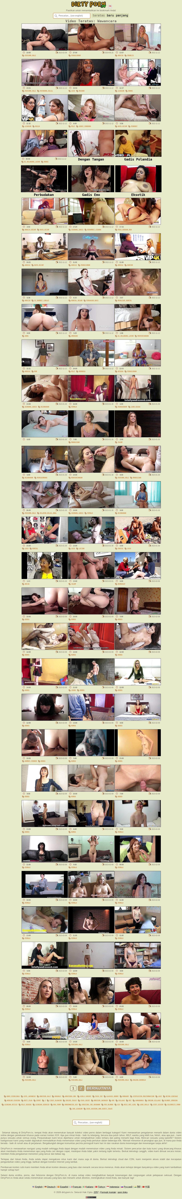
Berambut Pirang (94, 229)
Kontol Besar (76, 300)
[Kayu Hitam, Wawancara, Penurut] (138, 120)
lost (160, 1096)
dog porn (57, 1104)
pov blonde (108, 1104)
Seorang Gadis (77, 229)
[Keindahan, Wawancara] (138, 507)
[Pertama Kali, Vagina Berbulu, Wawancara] (138, 1074)
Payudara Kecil (46, 91)
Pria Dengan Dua (125, 229)
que (113, 1100)
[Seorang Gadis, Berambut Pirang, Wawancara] (91, 224)
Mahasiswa (75, 442)
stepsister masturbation (143, 1096)
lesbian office (10, 1104)
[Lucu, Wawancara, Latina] (91, 543)
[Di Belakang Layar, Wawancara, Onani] (44, 156)
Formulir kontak (108, 1192)
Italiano (89, 1187)
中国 (147, 1187)
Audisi (27, 265)
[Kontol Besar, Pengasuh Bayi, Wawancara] (91, 295)
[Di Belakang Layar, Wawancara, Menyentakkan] (138, 330)
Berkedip (121, 584)
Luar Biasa (135, 407)
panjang (122, 15)
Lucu (73, 91)
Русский (128, 1187)
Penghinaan (122, 407)
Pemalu (74, 407)
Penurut (134, 126)
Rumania (82, 371)
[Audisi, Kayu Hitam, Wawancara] (45, 259)
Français (77, 1187)
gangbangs (139, 1100)
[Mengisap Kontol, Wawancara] (138, 295)
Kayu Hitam (122, 126)
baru (110, 15)
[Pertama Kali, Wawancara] (45, 49)
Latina (81, 548)
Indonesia (114, 1187)
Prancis (130, 55)
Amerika (74, 336)
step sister (158, 1104)
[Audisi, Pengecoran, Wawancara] (91, 259)
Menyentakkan (143, 336)
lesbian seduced (42, 1104)
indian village (154, 1100)
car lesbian (77, 1108)
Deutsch (51, 1187)
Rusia (37, 126)
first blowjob (56, 1100)
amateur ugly (45, 1096)
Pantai (120, 548)
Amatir (120, 55)
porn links (123, 1192)
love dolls (144, 1104)
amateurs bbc (70, 1096)
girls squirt (85, 1096)
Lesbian (121, 91)
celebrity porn (173, 1104)
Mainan (81, 91)
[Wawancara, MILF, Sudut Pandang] (91, 120)
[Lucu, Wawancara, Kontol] (45, 543)
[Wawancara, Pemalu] (91, 401)
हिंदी (138, 1187)
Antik (27, 584)
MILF (73, 126)
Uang (27, 336)
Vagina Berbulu (139, 1080)
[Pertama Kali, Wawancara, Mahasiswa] (138, 472)
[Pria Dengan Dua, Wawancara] (138, 224)
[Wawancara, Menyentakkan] (91, 472)
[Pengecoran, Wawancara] (91, 49)
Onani (130, 91)
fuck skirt (85, 1100)
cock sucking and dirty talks (99, 1108)
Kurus (27, 619)
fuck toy (99, 1096)
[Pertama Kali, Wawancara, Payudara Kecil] (45, 85)
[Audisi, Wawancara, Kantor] (138, 259)
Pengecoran (76, 55)
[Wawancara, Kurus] (45, 613)
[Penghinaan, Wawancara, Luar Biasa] (138, 401)
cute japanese (30, 1096)
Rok (35, 371)
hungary (125, 1096)
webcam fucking (13, 1100)
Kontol (35, 548)
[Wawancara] (45, 436)
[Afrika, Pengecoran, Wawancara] (138, 365)
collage (121, 1100)
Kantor (130, 265)
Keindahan (45, 407)
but (130, 1100)
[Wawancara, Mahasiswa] (91, 436)
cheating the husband (91, 1104)
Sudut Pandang (85, 126)
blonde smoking (171, 1100)
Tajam (120, 442)
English (39, 1187)
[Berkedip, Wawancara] (138, 578)
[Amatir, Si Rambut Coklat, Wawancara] (45, 295)
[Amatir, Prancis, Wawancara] (138, 49)
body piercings (13, 1096)
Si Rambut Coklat (41, 300)
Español (64, 1187)
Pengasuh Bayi (92, 300)
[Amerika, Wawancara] (91, 330)
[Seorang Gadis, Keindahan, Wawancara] (45, 401)
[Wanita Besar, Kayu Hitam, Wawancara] (45, 224)
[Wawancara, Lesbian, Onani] (138, 85)
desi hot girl (130, 1104)
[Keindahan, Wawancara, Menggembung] (45, 472)
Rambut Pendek (31, 761)
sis (118, 1104)
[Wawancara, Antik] (45, 578)
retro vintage (172, 1096)
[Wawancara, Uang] (45, 330)
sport (38, 1100)
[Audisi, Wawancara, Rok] (45, 365)
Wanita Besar (30, 229)
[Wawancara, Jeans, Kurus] (91, 684)
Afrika (120, 371)
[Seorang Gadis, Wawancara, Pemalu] (91, 507)
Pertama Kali (30, 55)
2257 (96, 1192)
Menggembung (42, 477)
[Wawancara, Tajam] (138, 436)
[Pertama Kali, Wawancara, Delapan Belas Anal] (45, 507)
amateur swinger (101, 1100)
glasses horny (112, 1096)
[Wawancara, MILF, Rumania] (91, 365)
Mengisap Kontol (125, 300)
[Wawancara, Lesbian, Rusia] (45, 120)
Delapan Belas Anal (48, 513)
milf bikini (26, 1104)
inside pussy (71, 1100)
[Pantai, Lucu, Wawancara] (138, 543)
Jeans (73, 690)
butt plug (28, 1100)
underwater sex (71, 1104)
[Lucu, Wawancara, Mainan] (91, 85)
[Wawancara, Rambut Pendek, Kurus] (45, 755)
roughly (58, 1096)
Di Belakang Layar (32, 161)
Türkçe (101, 1187)
